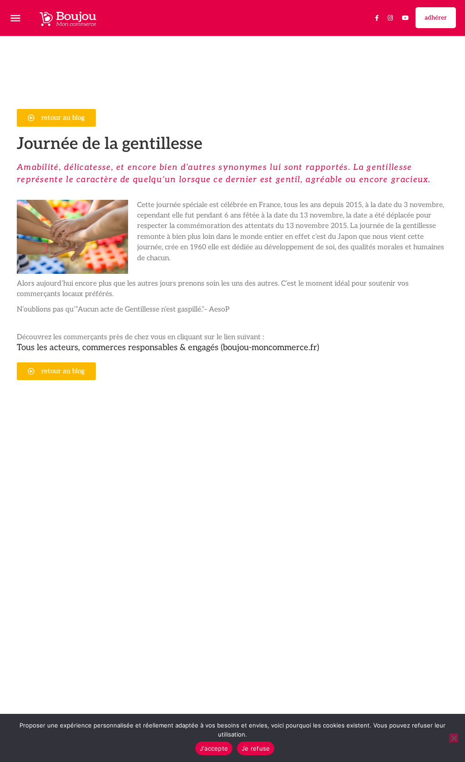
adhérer (436, 17)
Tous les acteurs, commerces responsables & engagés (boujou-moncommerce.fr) (168, 347)
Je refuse (256, 748)
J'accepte (214, 748)
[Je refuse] (453, 737)
